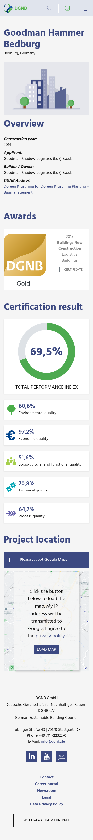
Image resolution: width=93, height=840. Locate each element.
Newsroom (46, 791)
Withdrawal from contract (47, 820)
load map (46, 649)
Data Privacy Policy (46, 804)
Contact (47, 777)
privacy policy (50, 636)
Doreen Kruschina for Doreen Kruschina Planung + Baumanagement (46, 189)
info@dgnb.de (53, 741)
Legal (46, 797)
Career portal (46, 784)
